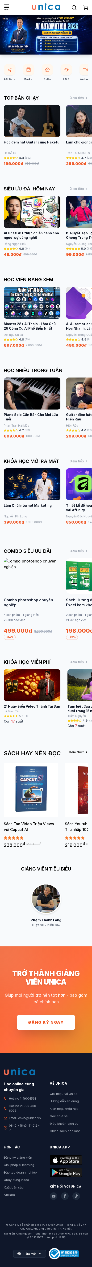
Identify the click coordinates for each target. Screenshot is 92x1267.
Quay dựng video (16, 1180)
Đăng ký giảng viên (18, 1157)
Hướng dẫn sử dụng (64, 1101)
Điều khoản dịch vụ (64, 1123)
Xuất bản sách (14, 1187)
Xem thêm (76, 752)
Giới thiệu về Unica (63, 1094)
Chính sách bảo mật (65, 1131)
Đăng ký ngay (46, 1022)
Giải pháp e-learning (19, 1165)
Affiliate (9, 1195)
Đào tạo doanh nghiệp (20, 1172)
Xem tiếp (77, 98)
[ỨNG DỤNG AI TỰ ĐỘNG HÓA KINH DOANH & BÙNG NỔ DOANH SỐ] (46, 35)
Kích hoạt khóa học (64, 1108)
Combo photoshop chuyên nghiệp (28, 603)
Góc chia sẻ (59, 1116)
